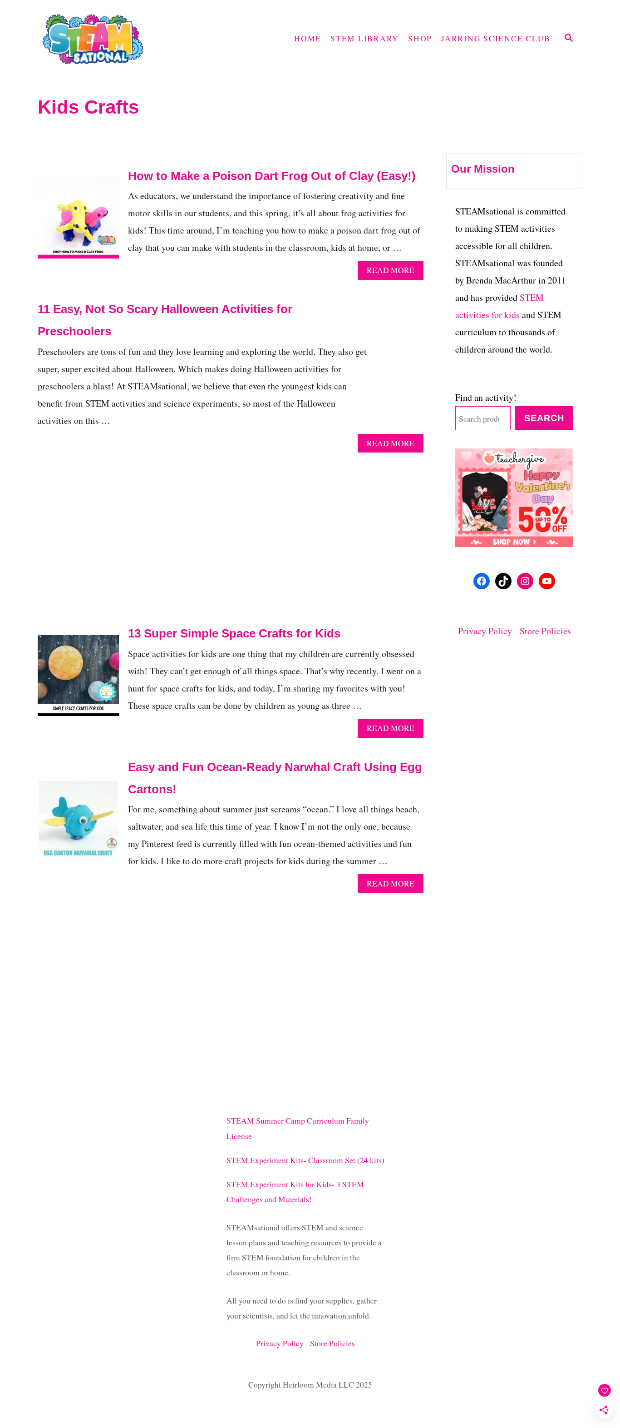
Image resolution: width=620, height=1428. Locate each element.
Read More (394, 272)
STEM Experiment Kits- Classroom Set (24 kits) (305, 1160)
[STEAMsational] (119, 38)
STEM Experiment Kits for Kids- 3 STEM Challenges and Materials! (295, 1191)
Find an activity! (486, 397)
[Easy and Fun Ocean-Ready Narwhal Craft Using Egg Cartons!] (78, 825)
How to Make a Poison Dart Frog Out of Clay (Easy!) (272, 176)
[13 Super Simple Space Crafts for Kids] (78, 680)
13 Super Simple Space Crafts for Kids (234, 633)
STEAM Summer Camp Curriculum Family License (297, 1128)
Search (544, 418)
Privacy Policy (489, 631)
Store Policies (545, 631)
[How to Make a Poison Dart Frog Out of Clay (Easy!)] (78, 222)
